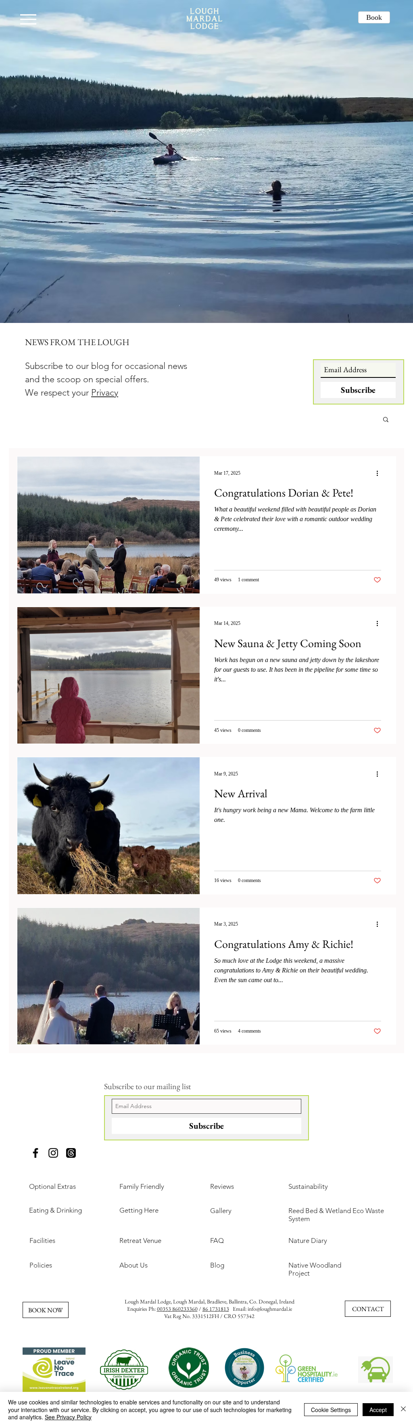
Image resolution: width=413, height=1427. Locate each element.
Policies (40, 1265)
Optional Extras (52, 1186)
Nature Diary (307, 1240)
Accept (378, 1410)
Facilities (42, 1240)
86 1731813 (215, 1308)
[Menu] (28, 19)
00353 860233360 (177, 1308)
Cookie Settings (331, 1410)
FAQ (217, 1240)
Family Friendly (141, 1186)
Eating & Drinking (55, 1210)
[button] (386, 420)
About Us (133, 1265)
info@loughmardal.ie (270, 1308)
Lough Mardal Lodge (148, 1301)
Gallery (221, 1211)
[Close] (403, 1409)
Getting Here (139, 1210)
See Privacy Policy (68, 1417)
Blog (217, 1265)
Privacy (104, 392)
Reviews (222, 1186)
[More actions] (380, 473)
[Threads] (71, 1152)
